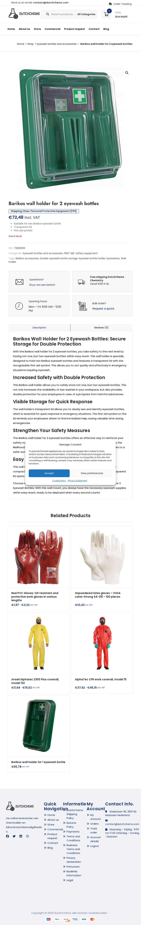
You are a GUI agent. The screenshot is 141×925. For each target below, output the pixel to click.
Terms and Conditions (73, 838)
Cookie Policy (59, 480)
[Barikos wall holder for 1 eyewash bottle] (38, 726)
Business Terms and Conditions (73, 849)
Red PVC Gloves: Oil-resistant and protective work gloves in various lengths (34, 596)
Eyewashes (113, 258)
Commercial (52, 29)
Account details (95, 839)
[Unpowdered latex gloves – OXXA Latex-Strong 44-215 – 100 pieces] (102, 557)
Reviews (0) (101, 327)
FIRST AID (69, 253)
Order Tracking (122, 4)
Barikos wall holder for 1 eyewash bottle (38, 762)
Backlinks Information (74, 873)
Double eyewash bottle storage (59, 258)
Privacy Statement (77, 480)
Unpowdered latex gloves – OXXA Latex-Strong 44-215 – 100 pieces (98, 594)
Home (11, 29)
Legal (70, 880)
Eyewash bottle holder (92, 258)
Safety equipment (87, 253)
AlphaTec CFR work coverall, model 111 (100, 679)
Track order (93, 830)
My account (95, 817)
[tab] (39, 327)
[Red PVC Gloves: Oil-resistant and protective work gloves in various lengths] (38, 557)
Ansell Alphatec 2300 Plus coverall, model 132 (35, 681)
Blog (106, 29)
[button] (127, 73)
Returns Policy (71, 825)
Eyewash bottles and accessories (57, 44)
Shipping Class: (44, 211)
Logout (94, 846)
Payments (73, 831)
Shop (31, 44)
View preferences (92, 473)
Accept (49, 473)
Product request (74, 29)
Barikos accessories (27, 258)
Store (37, 29)
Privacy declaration (74, 860)
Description (39, 327)
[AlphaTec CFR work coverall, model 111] (102, 643)
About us (24, 29)
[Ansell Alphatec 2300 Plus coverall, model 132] (38, 643)
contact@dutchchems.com (50, 2)
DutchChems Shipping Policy (75, 814)
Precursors (73, 866)
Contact (94, 29)
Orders (94, 823)
